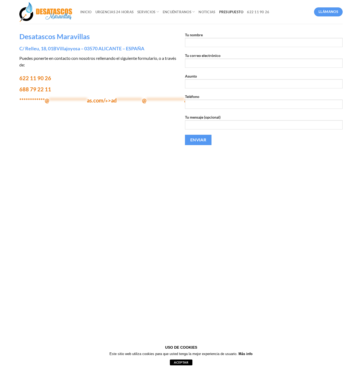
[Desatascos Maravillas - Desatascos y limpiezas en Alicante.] (45, 12)
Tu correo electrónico (202, 55)
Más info (246, 354)
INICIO (86, 12)
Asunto (191, 76)
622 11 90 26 (258, 12)
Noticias (206, 12)
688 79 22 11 (35, 89)
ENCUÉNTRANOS (177, 12)
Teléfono (192, 96)
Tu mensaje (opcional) (202, 117)
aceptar (181, 362)
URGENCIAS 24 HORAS (114, 12)
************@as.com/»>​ (110, 100)
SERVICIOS (146, 12)
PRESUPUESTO (231, 12)
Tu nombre (194, 35)
